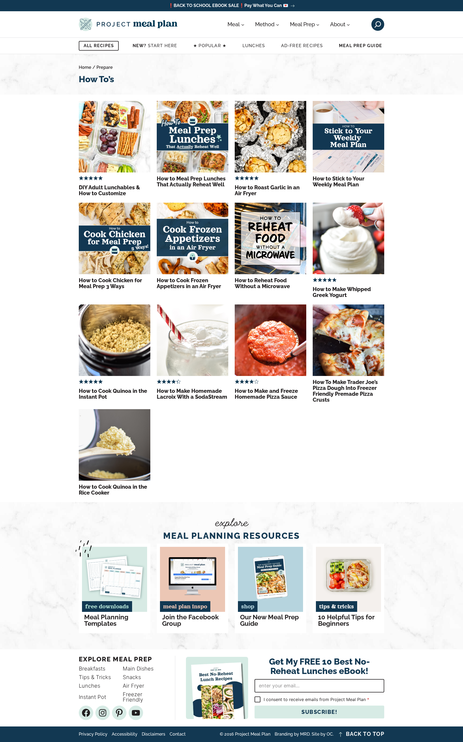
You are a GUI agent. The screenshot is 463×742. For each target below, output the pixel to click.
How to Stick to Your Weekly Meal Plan (338, 181)
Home (85, 67)
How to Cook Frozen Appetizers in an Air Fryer (189, 283)
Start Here (155, 45)
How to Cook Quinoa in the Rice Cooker (113, 490)
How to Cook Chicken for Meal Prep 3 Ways (110, 283)
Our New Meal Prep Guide (269, 620)
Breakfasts (92, 668)
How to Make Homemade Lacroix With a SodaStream (192, 394)
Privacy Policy (93, 734)
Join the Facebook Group (190, 620)
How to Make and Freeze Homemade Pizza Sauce (266, 394)
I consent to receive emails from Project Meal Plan (316, 699)
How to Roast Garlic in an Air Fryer (267, 190)
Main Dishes (138, 668)
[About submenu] (348, 24)
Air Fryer (133, 685)
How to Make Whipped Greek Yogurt (342, 292)
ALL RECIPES (99, 45)
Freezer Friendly (133, 697)
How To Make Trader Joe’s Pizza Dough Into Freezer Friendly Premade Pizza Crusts (345, 391)
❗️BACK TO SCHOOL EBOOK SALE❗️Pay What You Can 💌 (228, 5)
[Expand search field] (377, 24)
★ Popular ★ (209, 45)
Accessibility (124, 734)
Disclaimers (153, 734)
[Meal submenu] (242, 24)
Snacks (132, 677)
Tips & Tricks (95, 677)
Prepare (104, 67)
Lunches (253, 45)
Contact (178, 734)
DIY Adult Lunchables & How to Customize (109, 190)
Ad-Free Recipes (302, 45)
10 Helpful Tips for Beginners (346, 620)
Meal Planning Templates (106, 620)
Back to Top (365, 734)
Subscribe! (319, 712)
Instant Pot (92, 697)
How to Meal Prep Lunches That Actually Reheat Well (191, 181)
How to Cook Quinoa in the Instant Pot (113, 394)
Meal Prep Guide (360, 45)
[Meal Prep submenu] (317, 24)
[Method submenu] (277, 24)
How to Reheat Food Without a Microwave (262, 283)
